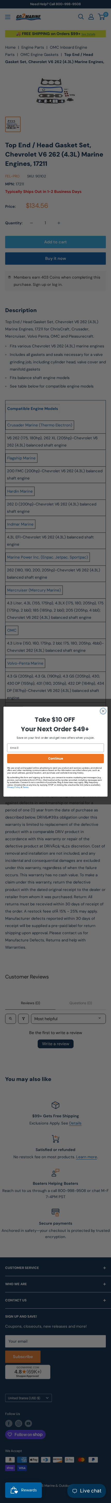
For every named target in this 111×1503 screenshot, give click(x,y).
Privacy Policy (13, 787)
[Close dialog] (103, 711)
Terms (25, 787)
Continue (55, 758)
